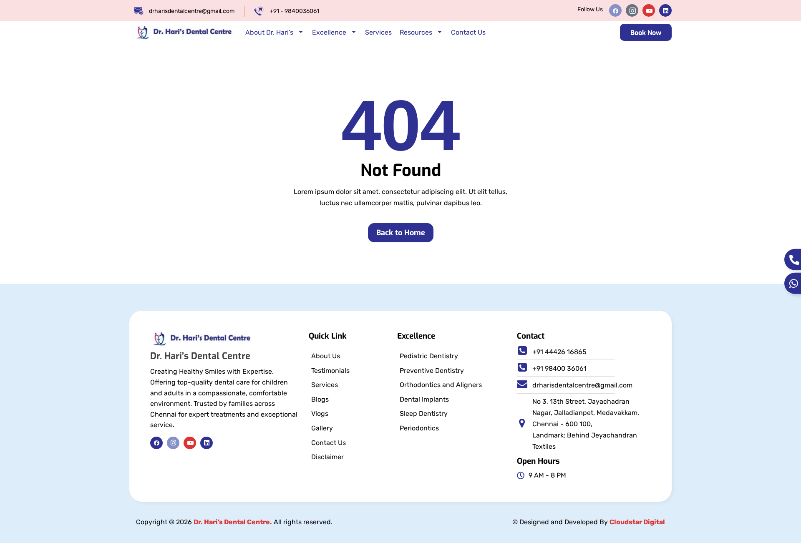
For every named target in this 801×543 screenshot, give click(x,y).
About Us (325, 356)
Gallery (322, 428)
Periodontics (419, 428)
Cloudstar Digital (637, 522)
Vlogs (319, 413)
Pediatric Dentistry (429, 356)
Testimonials (330, 371)
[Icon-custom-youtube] (648, 10)
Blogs (320, 399)
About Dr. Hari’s (269, 32)
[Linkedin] (665, 10)
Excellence (329, 32)
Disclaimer (327, 457)
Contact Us (468, 32)
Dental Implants (424, 399)
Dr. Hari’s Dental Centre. (233, 522)
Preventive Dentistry (432, 371)
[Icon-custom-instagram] (632, 10)
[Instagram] (173, 443)
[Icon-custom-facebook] (615, 10)
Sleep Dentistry (424, 413)
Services (378, 32)
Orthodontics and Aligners (441, 385)
